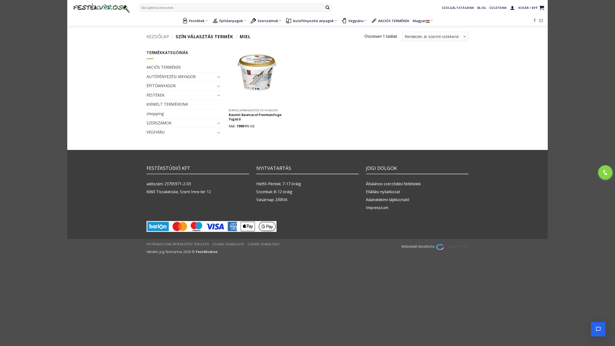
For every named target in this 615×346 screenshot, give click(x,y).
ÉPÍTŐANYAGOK (161, 85)
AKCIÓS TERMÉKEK (393, 21)
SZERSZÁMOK (159, 123)
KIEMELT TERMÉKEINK (167, 104)
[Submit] (327, 8)
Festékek (196, 21)
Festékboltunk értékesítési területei (178, 244)
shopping (155, 113)
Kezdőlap (158, 36)
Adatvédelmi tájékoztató (387, 199)
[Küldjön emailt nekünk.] (541, 21)
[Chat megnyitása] (598, 329)
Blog (481, 8)
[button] (512, 7)
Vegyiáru (355, 21)
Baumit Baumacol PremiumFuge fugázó (255, 117)
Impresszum (377, 207)
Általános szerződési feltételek (393, 183)
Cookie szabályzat (228, 244)
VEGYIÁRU (156, 132)
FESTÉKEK (156, 95)
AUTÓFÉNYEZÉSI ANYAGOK (171, 76)
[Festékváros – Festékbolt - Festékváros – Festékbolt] (101, 8)
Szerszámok (268, 21)
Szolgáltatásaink (458, 8)
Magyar (419, 21)
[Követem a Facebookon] (535, 21)
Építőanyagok (231, 21)
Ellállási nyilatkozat (383, 191)
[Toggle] (219, 77)
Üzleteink (498, 8)
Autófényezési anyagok (313, 21)
